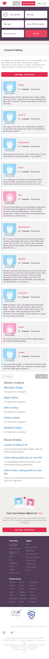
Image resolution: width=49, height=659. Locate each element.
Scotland (12, 602)
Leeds (11, 595)
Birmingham (33, 582)
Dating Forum (14, 573)
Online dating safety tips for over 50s (23, 457)
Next (40, 376)
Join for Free (28, 3)
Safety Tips (30, 550)
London (32, 595)
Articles (11, 569)
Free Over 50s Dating (14, 552)
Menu (40, 3)
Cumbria (12, 589)
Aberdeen (12, 582)
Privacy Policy (31, 560)
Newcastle (23, 598)
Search (36, 33)
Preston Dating (11, 417)
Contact (28, 570)
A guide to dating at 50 (15, 444)
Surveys (12, 566)
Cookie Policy (31, 563)
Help (27, 544)
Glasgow (22, 592)
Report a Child (31, 547)
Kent (31, 592)
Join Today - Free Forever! (24, 74)
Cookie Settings (31, 567)
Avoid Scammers (32, 554)
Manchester (13, 598)
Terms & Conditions (33, 557)
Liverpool (22, 595)
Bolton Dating (11, 407)
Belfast (21, 582)
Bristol (21, 585)
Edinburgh (33, 589)
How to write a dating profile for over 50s (23, 472)
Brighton (12, 585)
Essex (11, 592)
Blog (10, 560)
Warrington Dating (13, 387)
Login (16, 3)
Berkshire (32, 602)
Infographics (13, 563)
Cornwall (32, 585)
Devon (21, 589)
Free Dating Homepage (13, 544)
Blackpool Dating (13, 427)
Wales (21, 602)
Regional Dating (15, 548)
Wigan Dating (11, 397)
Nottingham (33, 598)
